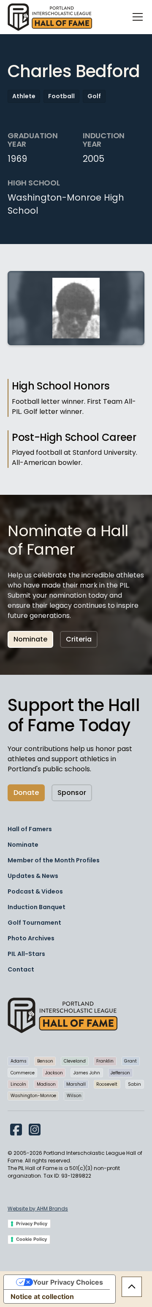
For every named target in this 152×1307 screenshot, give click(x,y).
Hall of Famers (30, 829)
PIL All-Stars (26, 954)
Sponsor (71, 792)
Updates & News (33, 876)
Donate (26, 792)
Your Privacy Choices (68, 1282)
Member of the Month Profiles (54, 860)
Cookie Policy (31, 1239)
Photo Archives (31, 938)
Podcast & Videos (35, 891)
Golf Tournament (34, 922)
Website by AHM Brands (38, 1208)
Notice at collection (42, 1296)
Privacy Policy (31, 1223)
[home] (50, 17)
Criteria (79, 639)
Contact (21, 969)
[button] (136, 17)
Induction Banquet (36, 907)
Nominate (30, 639)
